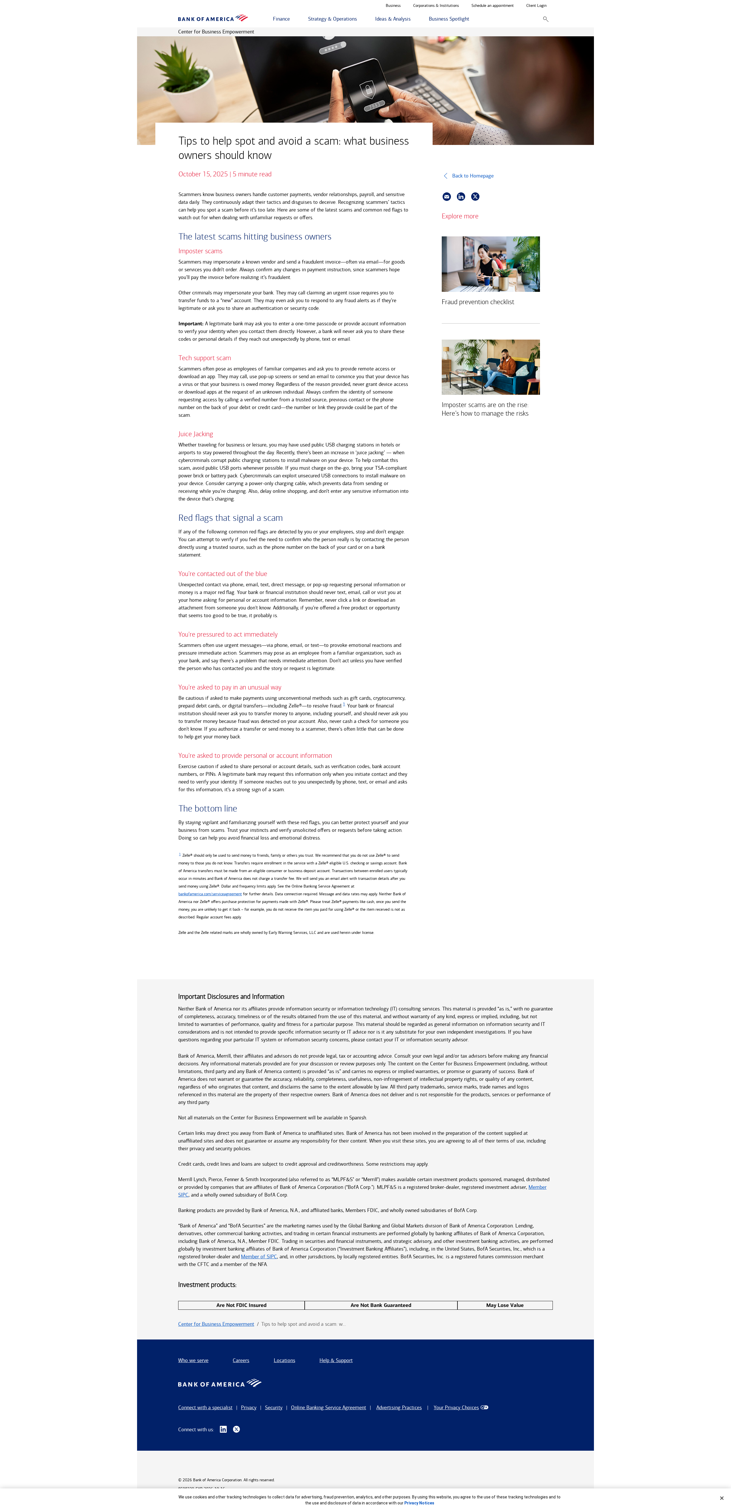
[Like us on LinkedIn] (223, 1429)
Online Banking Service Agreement (328, 1407)
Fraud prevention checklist (478, 302)
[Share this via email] (447, 197)
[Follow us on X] (236, 1429)
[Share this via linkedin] (461, 197)
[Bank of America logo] (213, 19)
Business (393, 6)
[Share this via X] (475, 197)
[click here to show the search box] (546, 19)
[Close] (722, 1498)
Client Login (536, 6)
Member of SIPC (259, 1256)
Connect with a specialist (205, 1407)
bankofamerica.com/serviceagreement (210, 894)
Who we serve (193, 1360)
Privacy (248, 1407)
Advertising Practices (399, 1407)
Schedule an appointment (492, 6)
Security (273, 1407)
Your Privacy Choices (456, 1407)
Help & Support (336, 1360)
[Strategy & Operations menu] (360, 19)
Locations (284, 1360)
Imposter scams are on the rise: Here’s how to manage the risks (485, 409)
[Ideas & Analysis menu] (414, 19)
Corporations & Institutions (436, 6)
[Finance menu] (293, 19)
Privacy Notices (419, 1503)
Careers (241, 1360)
